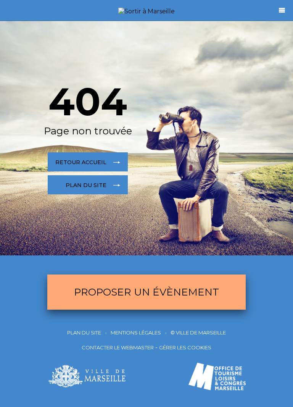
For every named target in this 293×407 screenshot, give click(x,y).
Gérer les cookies (185, 347)
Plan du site (84, 332)
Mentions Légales (136, 332)
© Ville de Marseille (198, 332)
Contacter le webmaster (118, 347)
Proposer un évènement (146, 292)
